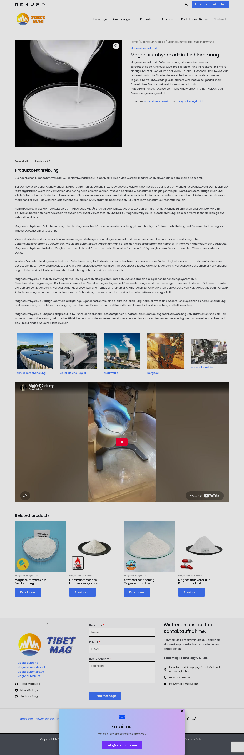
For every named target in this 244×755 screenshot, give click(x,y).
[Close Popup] (182, 711)
